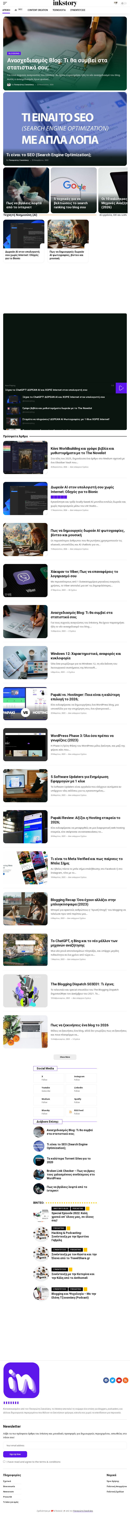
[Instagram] (81, 1078)
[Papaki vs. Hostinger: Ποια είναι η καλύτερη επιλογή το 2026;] (25, 703)
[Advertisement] (65, 288)
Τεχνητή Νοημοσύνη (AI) (20, 214)
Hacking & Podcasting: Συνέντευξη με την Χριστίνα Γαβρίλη (70, 1236)
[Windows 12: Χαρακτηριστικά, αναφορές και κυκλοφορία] (25, 662)
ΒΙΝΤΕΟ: (38, 1202)
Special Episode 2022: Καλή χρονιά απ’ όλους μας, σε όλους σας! (73, 1216)
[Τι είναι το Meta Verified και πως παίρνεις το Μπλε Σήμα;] (25, 867)
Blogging (14, 53)
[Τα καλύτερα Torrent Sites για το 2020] (38, 1160)
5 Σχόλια (76, 1039)
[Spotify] (81, 1101)
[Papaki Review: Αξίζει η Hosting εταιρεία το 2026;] (25, 826)
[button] (6, 3)
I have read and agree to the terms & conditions (33, 1461)
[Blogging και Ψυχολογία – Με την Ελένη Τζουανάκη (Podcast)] (41, 1293)
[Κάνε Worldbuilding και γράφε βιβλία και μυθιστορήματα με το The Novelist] (25, 457)
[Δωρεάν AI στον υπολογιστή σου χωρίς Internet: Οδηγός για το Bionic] (23, 234)
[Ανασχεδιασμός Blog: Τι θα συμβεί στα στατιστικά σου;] (25, 621)
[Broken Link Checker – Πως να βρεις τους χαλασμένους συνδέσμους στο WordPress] (38, 1174)
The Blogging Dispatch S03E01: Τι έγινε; (82, 984)
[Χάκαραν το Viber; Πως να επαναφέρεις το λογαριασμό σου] (25, 580)
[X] (48, 1078)
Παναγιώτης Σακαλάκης (24, 85)
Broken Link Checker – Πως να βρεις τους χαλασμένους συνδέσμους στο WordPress (71, 1174)
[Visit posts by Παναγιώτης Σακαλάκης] (9, 84)
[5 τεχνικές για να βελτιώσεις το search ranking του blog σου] (74, 190)
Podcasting (78, 1208)
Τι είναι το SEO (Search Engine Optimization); (48, 154)
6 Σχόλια (71, 672)
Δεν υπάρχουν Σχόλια (79, 467)
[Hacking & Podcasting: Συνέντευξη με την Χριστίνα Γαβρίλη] (41, 1234)
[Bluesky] (48, 1112)
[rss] (81, 1112)
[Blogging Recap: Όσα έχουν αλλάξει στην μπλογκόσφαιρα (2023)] (25, 908)
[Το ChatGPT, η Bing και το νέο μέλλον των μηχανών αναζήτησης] (25, 949)
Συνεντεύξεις (59, 1250)
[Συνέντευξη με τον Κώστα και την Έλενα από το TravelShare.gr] (41, 1254)
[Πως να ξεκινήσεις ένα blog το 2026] (25, 1031)
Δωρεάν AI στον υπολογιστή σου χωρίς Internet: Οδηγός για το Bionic (22, 255)
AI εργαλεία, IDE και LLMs (113, 214)
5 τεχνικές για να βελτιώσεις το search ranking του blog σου (71, 203)
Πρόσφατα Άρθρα (15, 436)
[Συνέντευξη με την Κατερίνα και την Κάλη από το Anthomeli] (41, 1274)
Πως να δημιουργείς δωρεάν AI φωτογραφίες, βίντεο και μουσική (67, 255)
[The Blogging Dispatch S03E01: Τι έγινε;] (25, 990)
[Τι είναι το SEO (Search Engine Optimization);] (65, 129)
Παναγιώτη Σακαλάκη (83, 1511)
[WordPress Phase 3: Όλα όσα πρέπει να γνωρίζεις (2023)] (25, 744)
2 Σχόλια (72, 631)
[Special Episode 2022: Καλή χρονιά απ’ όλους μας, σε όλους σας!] (41, 1214)
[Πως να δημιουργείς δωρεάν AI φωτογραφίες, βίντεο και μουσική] (68, 234)
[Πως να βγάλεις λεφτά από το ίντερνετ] (26, 190)
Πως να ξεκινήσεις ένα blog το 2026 (80, 1025)
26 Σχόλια (72, 590)
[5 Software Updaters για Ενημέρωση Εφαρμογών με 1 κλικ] (25, 785)
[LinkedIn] (81, 1089)
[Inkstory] (65, 3)
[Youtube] (48, 1089)
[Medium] (48, 1101)
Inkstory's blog (60, 1208)
